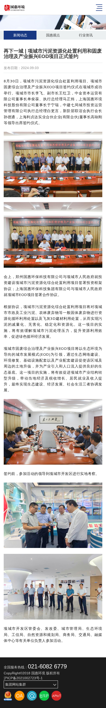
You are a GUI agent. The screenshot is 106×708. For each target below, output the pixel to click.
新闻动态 (20, 35)
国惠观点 (53, 35)
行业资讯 (86, 35)
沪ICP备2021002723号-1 (23, 678)
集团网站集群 (15, 684)
